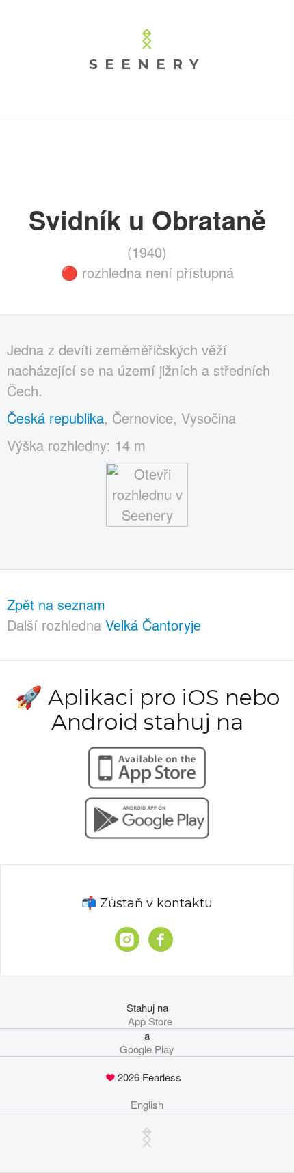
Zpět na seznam (56, 604)
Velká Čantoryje (153, 625)
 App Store (147, 1021)
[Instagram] (127, 939)
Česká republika (55, 418)
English (147, 1105)
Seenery (147, 64)
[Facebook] (160, 939)
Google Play (147, 1049)
